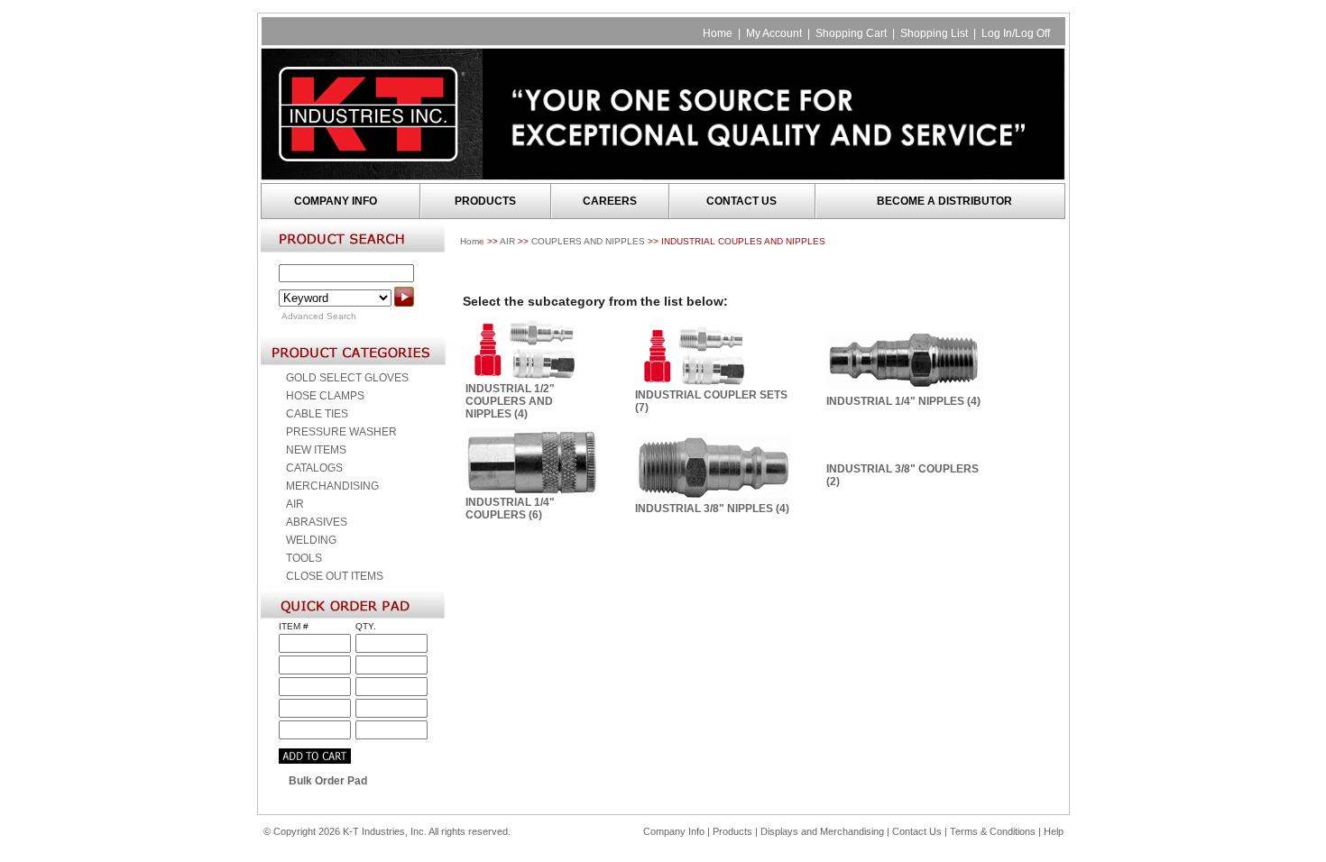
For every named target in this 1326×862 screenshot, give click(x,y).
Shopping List (934, 33)
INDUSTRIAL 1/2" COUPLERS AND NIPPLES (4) (510, 401)
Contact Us (917, 831)
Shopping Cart (851, 33)
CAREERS (610, 201)
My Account (774, 33)
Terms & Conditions (993, 831)
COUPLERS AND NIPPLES (588, 241)
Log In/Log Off (1015, 33)
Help (1054, 831)
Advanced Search (318, 316)
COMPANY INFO (335, 201)
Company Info (673, 831)
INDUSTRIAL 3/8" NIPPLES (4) (712, 508)
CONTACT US (741, 201)
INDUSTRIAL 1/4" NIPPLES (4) (903, 401)
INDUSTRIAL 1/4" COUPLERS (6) (510, 508)
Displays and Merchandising (823, 831)
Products (732, 831)
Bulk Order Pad (328, 781)
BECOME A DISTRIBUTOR (944, 201)
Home (717, 33)
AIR (507, 241)
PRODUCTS (485, 201)
